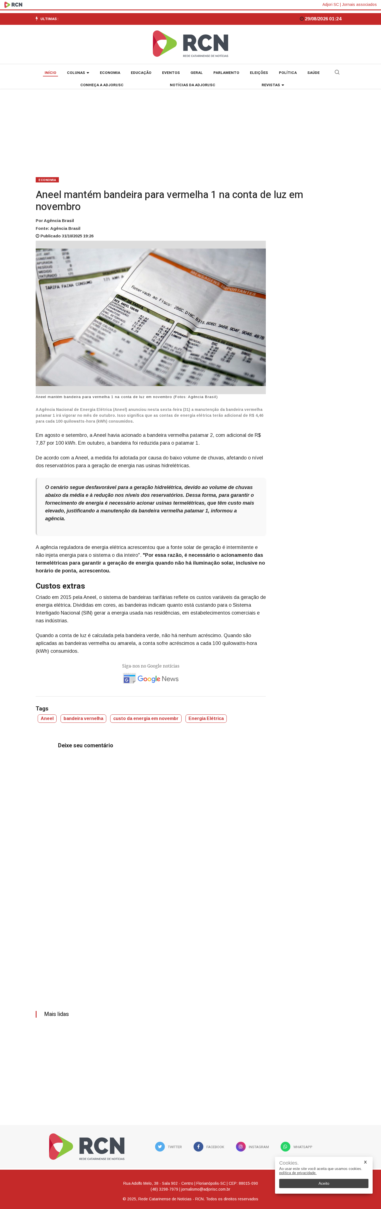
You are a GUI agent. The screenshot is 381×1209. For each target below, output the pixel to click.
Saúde (313, 73)
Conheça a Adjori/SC (102, 85)
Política (288, 73)
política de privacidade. (298, 1173)
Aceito (324, 1183)
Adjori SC (330, 4)
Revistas (271, 85)
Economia (110, 73)
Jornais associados (359, 4)
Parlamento (226, 73)
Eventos (171, 73)
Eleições (259, 73)
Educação (141, 73)
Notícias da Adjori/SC (192, 85)
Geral (197, 73)
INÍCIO (50, 73)
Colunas (76, 73)
